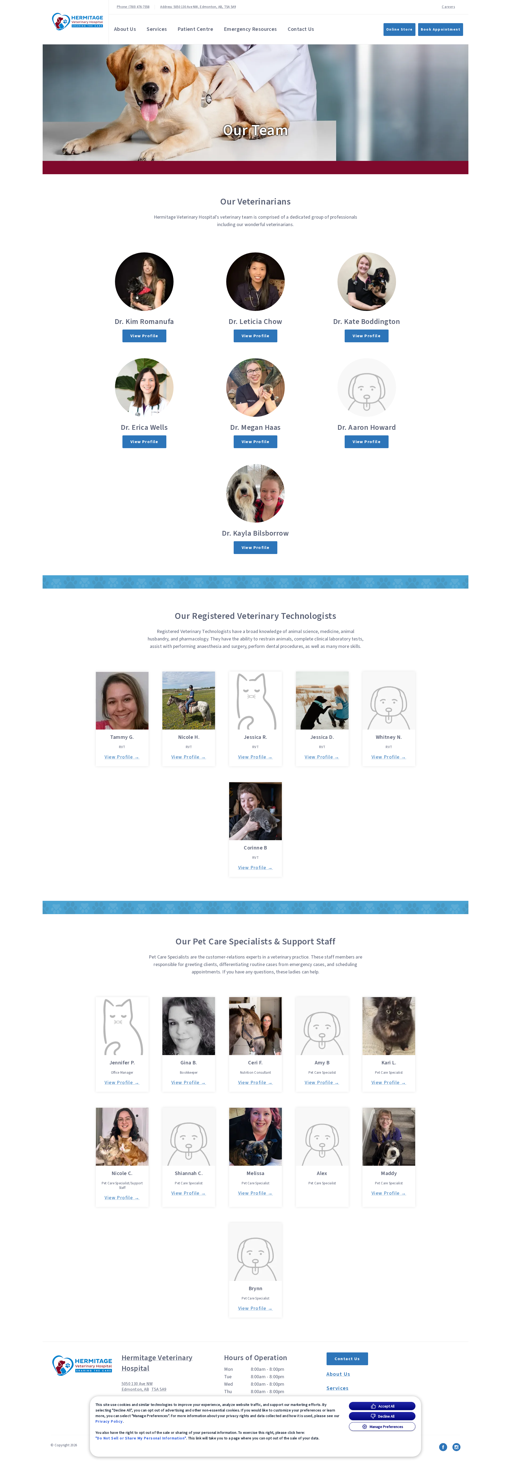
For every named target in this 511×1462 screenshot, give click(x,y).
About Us (125, 29)
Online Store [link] (399, 29)
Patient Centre (195, 29)
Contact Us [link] (301, 29)
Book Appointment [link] (440, 29)
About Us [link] (339, 1374)
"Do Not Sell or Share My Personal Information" (141, 1438)
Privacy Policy (109, 1421)
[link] (77, 20)
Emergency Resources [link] (250, 29)
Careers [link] (448, 7)
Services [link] (157, 29)
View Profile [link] (144, 336)
